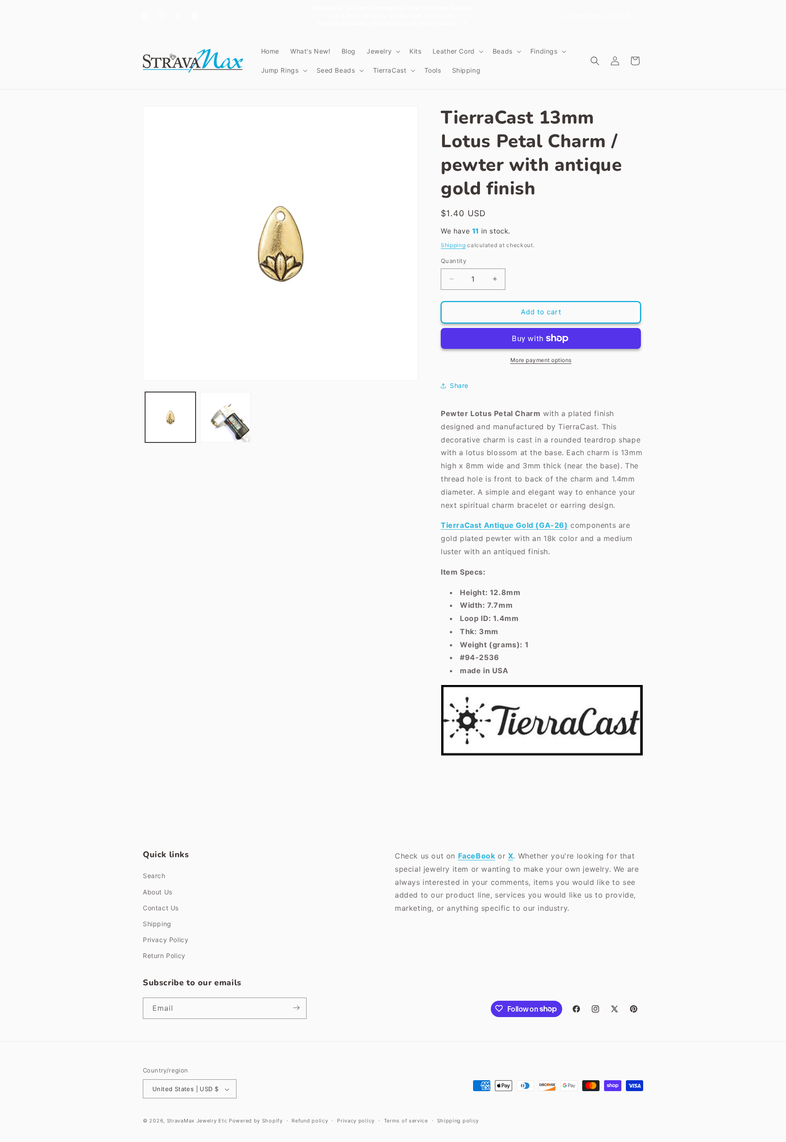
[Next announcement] (490, 16)
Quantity (453, 260)
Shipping (453, 245)
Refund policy (310, 1120)
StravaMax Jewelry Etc (197, 1121)
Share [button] (459, 385)
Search (154, 876)
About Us (157, 892)
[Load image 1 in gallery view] (170, 417)
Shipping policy (458, 1120)
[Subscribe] (296, 1007)
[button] (382, 51)
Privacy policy (356, 1120)
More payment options (541, 360)
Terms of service (406, 1120)
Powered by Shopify (256, 1121)
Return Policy (164, 956)
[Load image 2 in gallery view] (225, 417)
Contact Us (161, 908)
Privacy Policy (165, 939)
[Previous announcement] (296, 16)
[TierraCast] (542, 755)
